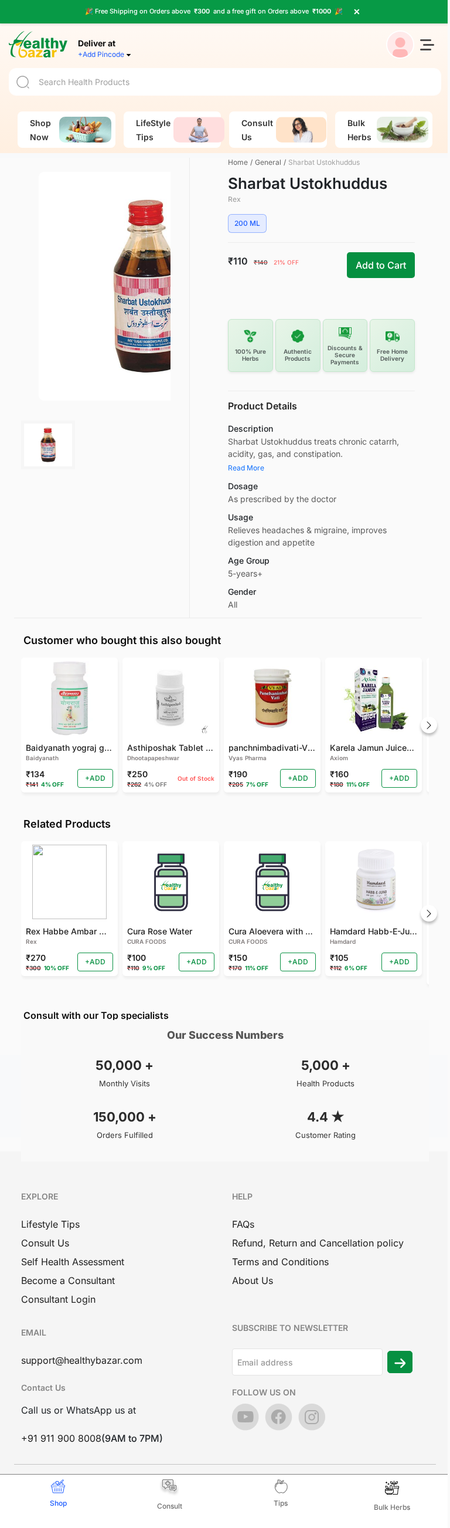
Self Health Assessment (72, 1262)
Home (238, 162)
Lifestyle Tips (50, 1224)
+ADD (95, 778)
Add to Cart (381, 265)
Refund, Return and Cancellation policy (318, 1243)
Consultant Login (58, 1299)
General (268, 162)
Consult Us (45, 1243)
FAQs (243, 1224)
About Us (252, 1280)
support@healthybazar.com (81, 1360)
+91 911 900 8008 (61, 1438)
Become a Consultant (68, 1280)
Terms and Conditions (280, 1262)
